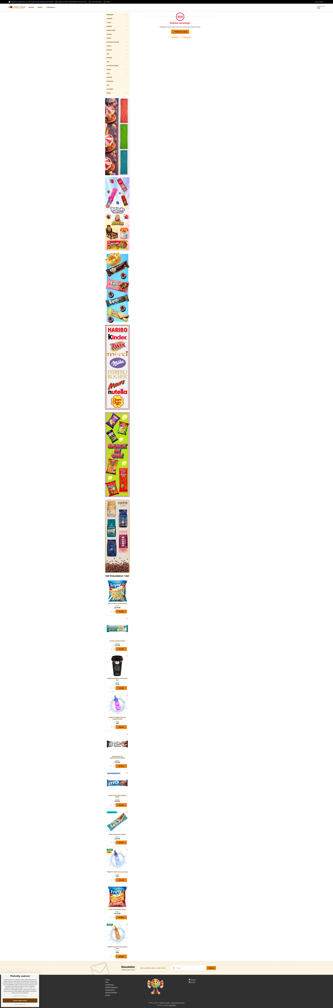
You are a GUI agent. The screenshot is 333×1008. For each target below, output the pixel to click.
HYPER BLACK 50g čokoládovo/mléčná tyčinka (117, 757)
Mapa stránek (187, 37)
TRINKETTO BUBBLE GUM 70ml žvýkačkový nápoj (117, 718)
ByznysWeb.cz (172, 1005)
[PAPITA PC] (117, 288)
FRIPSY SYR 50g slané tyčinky (117, 909)
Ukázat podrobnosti (20, 1004)
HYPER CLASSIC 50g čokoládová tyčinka (117, 796)
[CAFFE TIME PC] (117, 536)
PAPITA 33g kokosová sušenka (117, 834)
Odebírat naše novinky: (128, 970)
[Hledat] (309, 7)
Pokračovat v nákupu (180, 32)
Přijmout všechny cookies (20, 1000)
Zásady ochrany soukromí (177, 1003)
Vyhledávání (174, 37)
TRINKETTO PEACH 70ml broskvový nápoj (117, 947)
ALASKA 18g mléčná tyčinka (117, 641)
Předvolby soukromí (164, 1003)
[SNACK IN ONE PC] (117, 454)
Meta (33, 988)
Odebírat (211, 968)
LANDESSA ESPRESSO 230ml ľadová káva (117, 679)
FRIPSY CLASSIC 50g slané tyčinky (117, 603)
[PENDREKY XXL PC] (117, 137)
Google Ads (26, 988)
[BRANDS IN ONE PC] (117, 367)
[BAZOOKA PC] (117, 214)
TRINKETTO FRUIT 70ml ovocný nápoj (117, 872)
